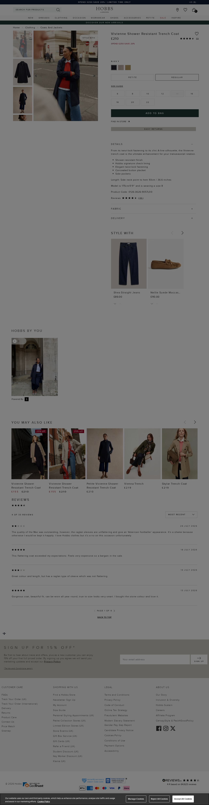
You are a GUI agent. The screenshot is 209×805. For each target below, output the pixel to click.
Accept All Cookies (183, 798)
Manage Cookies (136, 798)
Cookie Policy (43, 801)
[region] (104, 799)
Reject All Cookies (159, 798)
